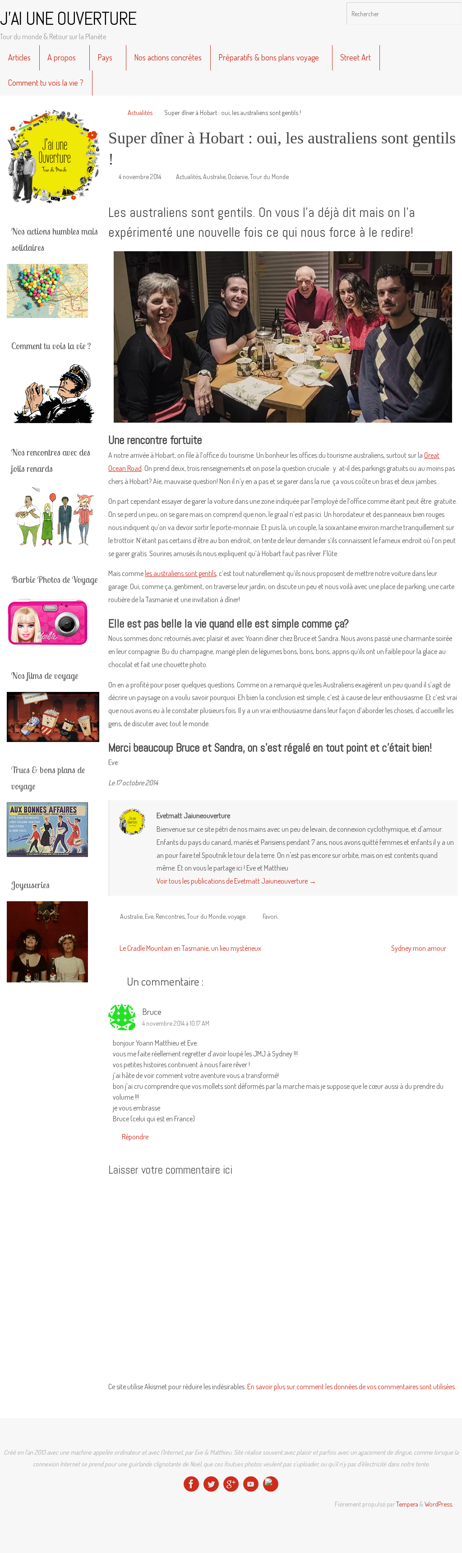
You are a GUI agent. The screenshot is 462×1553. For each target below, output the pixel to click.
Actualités (140, 112)
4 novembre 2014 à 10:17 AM (175, 1023)
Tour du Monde (269, 176)
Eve (149, 916)
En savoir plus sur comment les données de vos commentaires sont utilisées (351, 1386)
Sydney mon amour (419, 948)
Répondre (135, 1136)
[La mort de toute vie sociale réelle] (191, 1484)
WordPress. (439, 1504)
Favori (270, 916)
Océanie (238, 176)
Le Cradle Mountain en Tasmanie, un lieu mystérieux (189, 948)
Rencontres (170, 916)
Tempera (407, 1504)
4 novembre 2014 (140, 176)
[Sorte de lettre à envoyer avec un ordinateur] (270, 1484)
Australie (214, 176)
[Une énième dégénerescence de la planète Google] (231, 1484)
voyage (236, 916)
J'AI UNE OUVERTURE (68, 19)
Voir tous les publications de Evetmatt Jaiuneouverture (236, 880)
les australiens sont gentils (180, 573)
